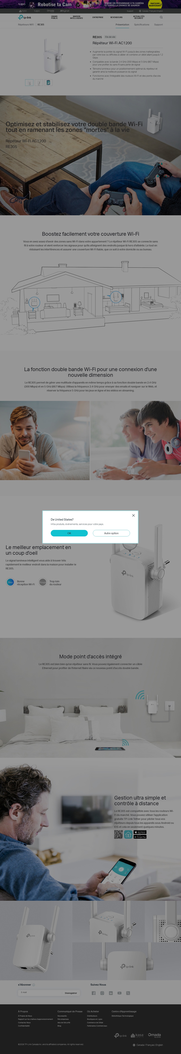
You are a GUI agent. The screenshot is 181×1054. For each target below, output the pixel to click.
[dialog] (90, 527)
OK (69, 533)
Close (133, 515)
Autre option (111, 533)
